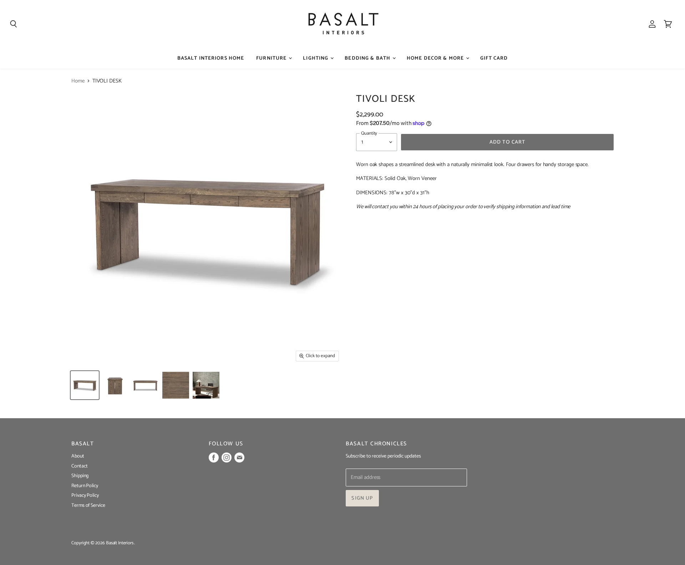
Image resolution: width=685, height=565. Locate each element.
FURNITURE (272, 58)
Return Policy (84, 486)
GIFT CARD (494, 58)
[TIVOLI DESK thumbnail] (85, 385)
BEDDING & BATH (368, 58)
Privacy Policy (85, 495)
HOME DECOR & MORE (436, 58)
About (77, 456)
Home (78, 81)
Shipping (79, 476)
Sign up (362, 498)
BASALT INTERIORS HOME (210, 58)
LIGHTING (316, 58)
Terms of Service (88, 505)
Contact (79, 466)
